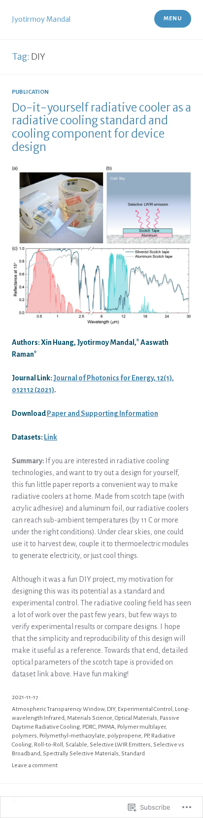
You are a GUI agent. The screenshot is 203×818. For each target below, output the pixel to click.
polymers (24, 736)
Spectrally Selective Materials (81, 753)
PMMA (106, 727)
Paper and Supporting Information (102, 413)
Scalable (76, 745)
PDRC (89, 727)
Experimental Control (145, 709)
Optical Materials (136, 718)
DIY (111, 709)
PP (146, 736)
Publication (30, 92)
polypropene (124, 736)
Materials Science (89, 718)
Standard (133, 753)
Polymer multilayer (141, 727)
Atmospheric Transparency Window (58, 709)
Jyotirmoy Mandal (41, 19)
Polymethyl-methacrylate (72, 736)
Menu (172, 18)
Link (50, 437)
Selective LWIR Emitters (120, 745)
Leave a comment (35, 765)
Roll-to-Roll (48, 745)
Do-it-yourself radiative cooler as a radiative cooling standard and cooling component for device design (101, 127)
